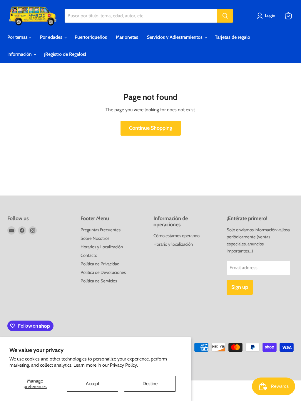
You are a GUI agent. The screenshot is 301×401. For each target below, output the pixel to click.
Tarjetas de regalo (232, 37)
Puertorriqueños (91, 37)
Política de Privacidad (100, 264)
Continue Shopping (150, 128)
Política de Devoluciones (103, 272)
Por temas (18, 37)
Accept (92, 383)
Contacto (89, 255)
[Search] (225, 16)
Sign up (239, 287)
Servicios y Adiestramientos (175, 37)
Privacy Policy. (124, 365)
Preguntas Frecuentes (101, 229)
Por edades (51, 37)
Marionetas (127, 37)
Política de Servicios (99, 281)
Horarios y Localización (102, 247)
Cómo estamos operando (176, 235)
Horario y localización (173, 244)
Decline (150, 383)
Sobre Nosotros (95, 238)
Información (20, 54)
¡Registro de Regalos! (65, 54)
